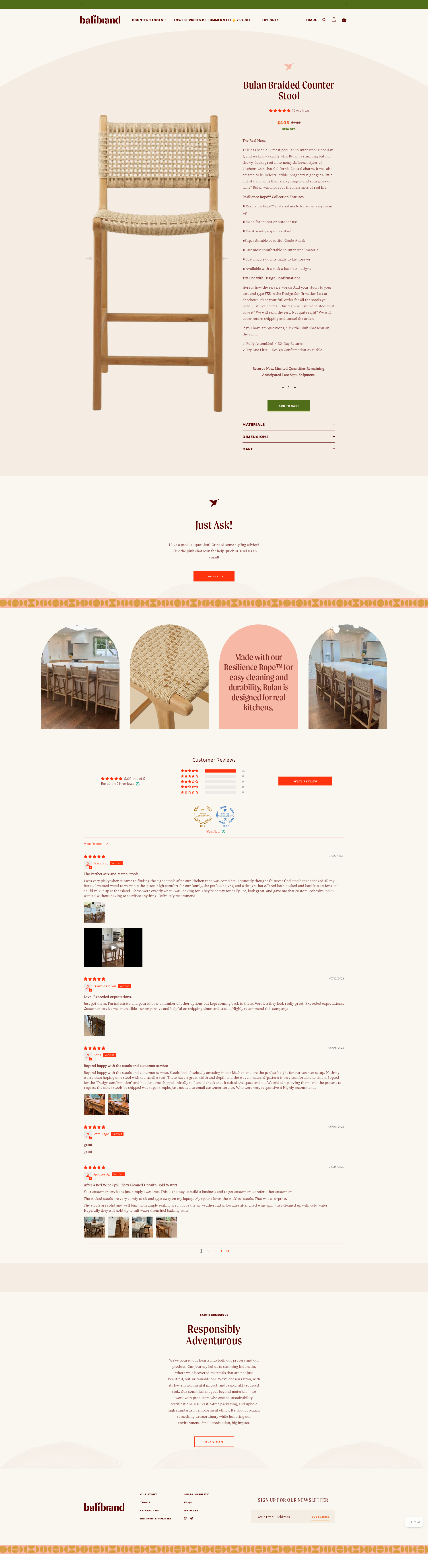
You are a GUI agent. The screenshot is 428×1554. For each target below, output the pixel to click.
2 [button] (208, 1251)
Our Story (148, 1494)
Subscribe (320, 1516)
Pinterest (192, 1518)
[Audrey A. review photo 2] (118, 1227)
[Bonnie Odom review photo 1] (94, 1025)
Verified (213, 831)
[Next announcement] (346, 4)
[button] (148, 19)
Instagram (186, 1518)
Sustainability (196, 1494)
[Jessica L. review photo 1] (94, 912)
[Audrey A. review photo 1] (94, 1227)
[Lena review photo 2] (118, 1104)
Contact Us (149, 1510)
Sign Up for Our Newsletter (293, 1500)
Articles (191, 1510)
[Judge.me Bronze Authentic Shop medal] (203, 815)
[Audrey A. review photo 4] (166, 1227)
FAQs (188, 1502)
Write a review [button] (305, 781)
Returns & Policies (156, 1518)
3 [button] (215, 1251)
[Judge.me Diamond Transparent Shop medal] (225, 815)
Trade (145, 1502)
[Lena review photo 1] (94, 1104)
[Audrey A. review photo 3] (142, 1227)
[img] (94, 856)
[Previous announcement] (82, 4)
